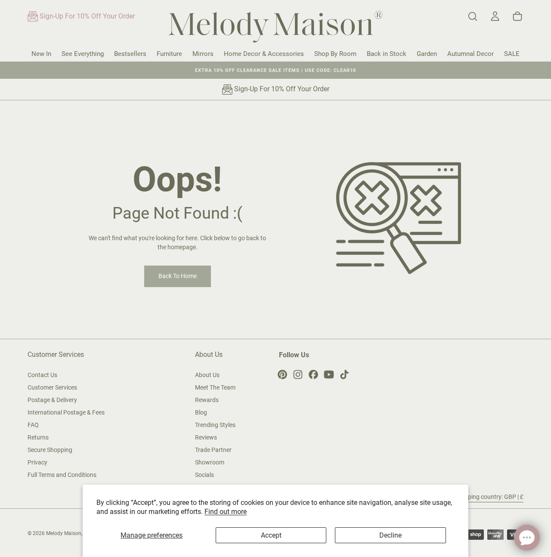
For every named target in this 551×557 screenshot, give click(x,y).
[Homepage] (275, 28)
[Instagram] (298, 374)
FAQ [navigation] (33, 424)
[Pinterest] (282, 374)
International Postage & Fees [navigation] (66, 412)
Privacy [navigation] (37, 462)
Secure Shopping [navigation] (50, 449)
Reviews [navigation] (206, 437)
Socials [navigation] (204, 474)
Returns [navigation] (38, 437)
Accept (271, 535)
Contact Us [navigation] (42, 374)
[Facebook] (313, 374)
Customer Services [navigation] (52, 387)
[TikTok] (344, 374)
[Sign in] (495, 16)
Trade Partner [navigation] (213, 449)
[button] (473, 16)
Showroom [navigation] (209, 462)
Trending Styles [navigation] (215, 424)
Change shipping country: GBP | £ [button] (479, 496)
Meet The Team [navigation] (215, 387)
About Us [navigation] (207, 374)
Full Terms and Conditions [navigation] (62, 474)
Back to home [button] (177, 275)
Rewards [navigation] (207, 399)
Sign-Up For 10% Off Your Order (86, 16)
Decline (390, 535)
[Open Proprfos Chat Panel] (527, 538)
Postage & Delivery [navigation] (52, 399)
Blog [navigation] (201, 412)
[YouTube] (329, 374)
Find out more (225, 511)
